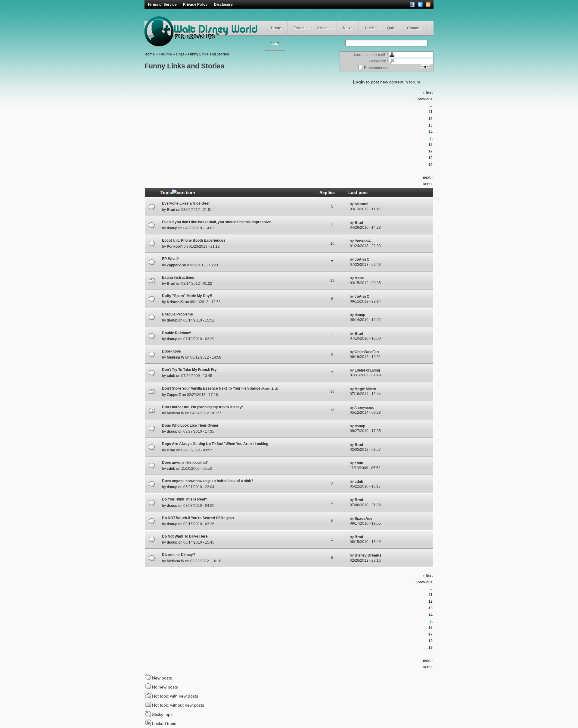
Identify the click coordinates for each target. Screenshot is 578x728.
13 (430, 125)
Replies (327, 192)
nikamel (361, 204)
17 (430, 151)
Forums (165, 54)
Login (359, 82)
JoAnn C (362, 259)
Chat (180, 54)
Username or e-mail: (370, 55)
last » (428, 184)
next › (428, 177)
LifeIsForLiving (367, 370)
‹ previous (424, 99)
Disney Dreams (368, 555)
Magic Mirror (365, 389)
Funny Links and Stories (208, 54)
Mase (359, 278)
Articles (324, 28)
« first (428, 92)
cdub (171, 376)
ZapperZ (174, 265)
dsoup (172, 228)
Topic (166, 192)
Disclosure (223, 4)
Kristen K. (175, 302)
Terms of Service (162, 4)
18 (430, 158)
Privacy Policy (195, 4)
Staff (275, 43)
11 (431, 112)
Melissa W (175, 357)
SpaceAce (363, 518)
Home (276, 28)
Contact (414, 28)
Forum (299, 28)
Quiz (391, 28)
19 (430, 165)
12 (430, 119)
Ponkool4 (175, 246)
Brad (171, 210)
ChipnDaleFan (367, 352)
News (348, 28)
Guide (370, 28)
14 (430, 132)
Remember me (375, 68)
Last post (358, 192)
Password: (378, 61)
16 (430, 144)
